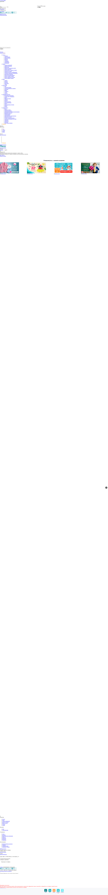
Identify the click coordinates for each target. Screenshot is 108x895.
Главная (1, 149)
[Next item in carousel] (106, 488)
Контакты (4, 839)
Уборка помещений (6, 821)
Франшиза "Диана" (6, 846)
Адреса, (1, 867)
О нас (3, 833)
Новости (4, 837)
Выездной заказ (3, 134)
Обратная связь (5, 830)
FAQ (3, 829)
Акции (3, 825)
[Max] (9, 50)
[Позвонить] (62, 890)
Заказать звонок (3, 852)
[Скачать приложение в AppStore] (3, 869)
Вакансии (4, 838)
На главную (2, 155)
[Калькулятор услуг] (58, 890)
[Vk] (1, 50)
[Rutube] (5, 50)
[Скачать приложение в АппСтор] (3, 13)
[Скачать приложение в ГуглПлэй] (8, 13)
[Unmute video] (54, 3)
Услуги (3, 819)
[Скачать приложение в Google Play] (8, 869)
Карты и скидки (5, 822)
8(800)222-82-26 (3, 14)
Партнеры (4, 840)
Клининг (4, 844)
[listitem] (13, 487)
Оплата (3, 824)
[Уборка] (45, 890)
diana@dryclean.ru (3, 854)
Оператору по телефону (5, 861)
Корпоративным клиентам (7, 843)
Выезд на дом (4, 823)
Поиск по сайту (3, 156)
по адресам (2, 9)
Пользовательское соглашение (6, 871)
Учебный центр (5, 845)
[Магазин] (54, 890)
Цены (3, 820)
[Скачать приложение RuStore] (13, 13)
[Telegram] (7, 50)
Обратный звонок (3, 15)
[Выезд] (49, 890)
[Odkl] (3, 50)
